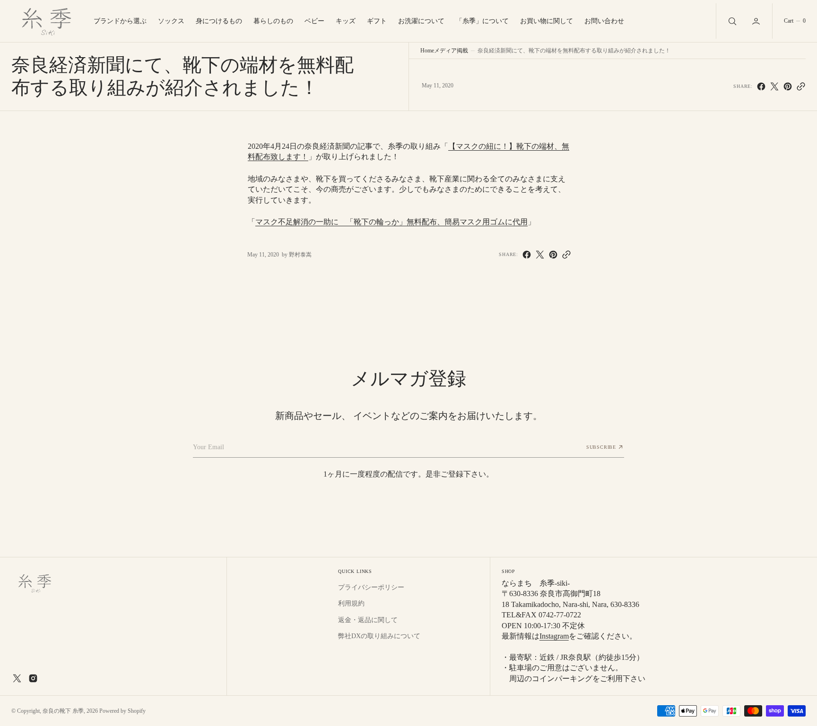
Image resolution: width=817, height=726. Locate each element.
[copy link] (801, 86)
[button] (757, 21)
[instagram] (33, 678)
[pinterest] (787, 86)
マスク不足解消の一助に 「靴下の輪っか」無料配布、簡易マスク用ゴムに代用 (391, 222)
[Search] (731, 21)
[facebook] (761, 86)
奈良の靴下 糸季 (63, 711)
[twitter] (774, 86)
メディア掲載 (451, 50)
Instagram (554, 636)
